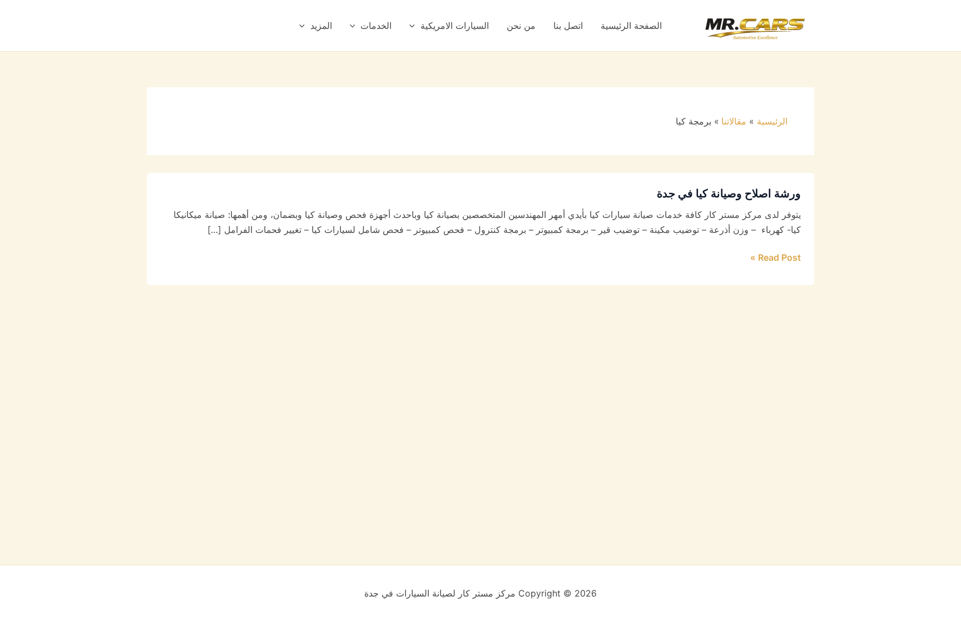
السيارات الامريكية (454, 25)
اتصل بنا (568, 25)
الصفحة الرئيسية (631, 25)
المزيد (321, 25)
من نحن (521, 25)
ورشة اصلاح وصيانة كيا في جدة (729, 193)
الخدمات (376, 25)
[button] (414, 25)
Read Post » (775, 256)
